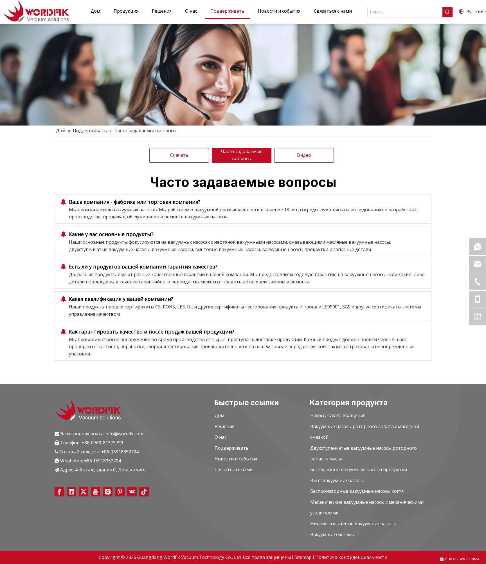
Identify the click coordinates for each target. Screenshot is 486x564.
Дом (219, 415)
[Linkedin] (71, 491)
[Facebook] (59, 491)
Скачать (179, 155)
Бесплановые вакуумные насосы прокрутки (358, 469)
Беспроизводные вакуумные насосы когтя (357, 491)
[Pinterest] (120, 491)
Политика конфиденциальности (351, 557)
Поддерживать (232, 448)
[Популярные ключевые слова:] (447, 12)
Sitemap (303, 557)
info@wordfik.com (124, 434)
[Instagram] (107, 491)
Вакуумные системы (332, 534)
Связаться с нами (234, 469)
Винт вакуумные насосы (337, 480)
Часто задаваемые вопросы (241, 155)
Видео (304, 155)
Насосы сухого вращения (337, 415)
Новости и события (236, 459)
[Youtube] (95, 491)
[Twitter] (83, 491)
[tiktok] (144, 491)
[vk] (132, 491)
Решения (224, 426)
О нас (220, 437)
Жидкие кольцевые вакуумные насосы (353, 523)
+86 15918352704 (102, 461)
